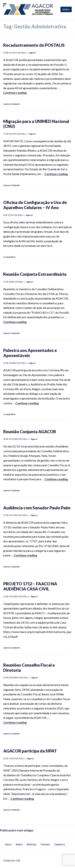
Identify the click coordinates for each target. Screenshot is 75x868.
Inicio (8, 844)
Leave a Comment (11, 104)
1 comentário (9, 257)
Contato (45, 844)
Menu (66, 9)
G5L (18, 860)
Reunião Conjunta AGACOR (29, 431)
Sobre (19, 844)
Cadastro (59, 844)
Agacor (32, 52)
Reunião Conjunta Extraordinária (34, 274)
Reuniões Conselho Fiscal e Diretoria (29, 667)
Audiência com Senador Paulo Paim (36, 507)
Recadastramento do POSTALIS (34, 45)
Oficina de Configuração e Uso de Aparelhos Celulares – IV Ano (35, 205)
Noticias (31, 844)
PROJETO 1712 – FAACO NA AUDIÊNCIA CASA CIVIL (30, 586)
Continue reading (15, 92)
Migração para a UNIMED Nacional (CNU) (36, 124)
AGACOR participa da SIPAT (30, 750)
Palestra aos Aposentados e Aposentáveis (30, 353)
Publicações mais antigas (17, 830)
